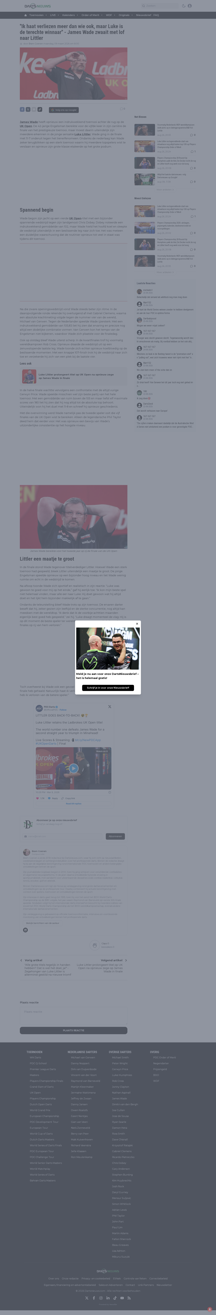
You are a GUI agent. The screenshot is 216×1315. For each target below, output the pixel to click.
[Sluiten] (137, 623)
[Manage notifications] (209, 1309)
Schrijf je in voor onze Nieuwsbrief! (108, 687)
